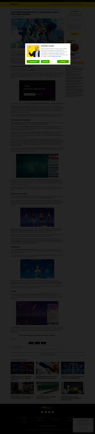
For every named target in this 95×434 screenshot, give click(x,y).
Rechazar (45, 61)
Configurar (33, 61)
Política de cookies (56, 56)
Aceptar (63, 61)
